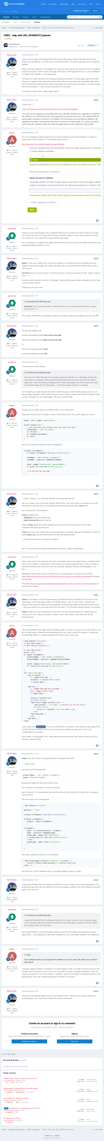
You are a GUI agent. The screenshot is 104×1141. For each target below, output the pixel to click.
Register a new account (29, 1041)
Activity (16, 17)
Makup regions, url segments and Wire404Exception (21, 1088)
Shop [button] (91, 4)
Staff (15, 22)
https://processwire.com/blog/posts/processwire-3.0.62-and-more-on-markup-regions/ (63, 584)
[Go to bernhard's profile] (12, 235)
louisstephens (9, 1080)
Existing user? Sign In (81, 10)
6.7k (9, 246)
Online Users (25, 22)
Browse (6, 17)
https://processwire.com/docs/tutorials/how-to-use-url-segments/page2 (50, 109)
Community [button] (64, 4)
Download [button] (82, 4)
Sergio (89, 1089)
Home (6, 11)
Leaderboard (45, 17)
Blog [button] (73, 4)
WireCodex (15, 44)
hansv (7, 1100)
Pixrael (44, 301)
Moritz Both (9, 1090)
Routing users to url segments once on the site (24, 1108)
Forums (14, 11)
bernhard (12, 228)
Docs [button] (98, 4)
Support (25, 17)
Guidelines (6, 22)
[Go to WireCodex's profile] (6, 45)
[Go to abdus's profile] (12, 139)
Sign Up (95, 10)
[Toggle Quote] (25, 301)
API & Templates (32, 47)
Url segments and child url (12, 1118)
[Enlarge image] (61, 181)
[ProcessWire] (14, 4)
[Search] (100, 17)
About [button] (43, 4)
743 (9, 150)
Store (34, 17)
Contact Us (48, 1135)
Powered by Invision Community (52, 1138)
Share (82, 45)
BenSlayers (90, 1109)
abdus (11, 133)
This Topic (92, 17)
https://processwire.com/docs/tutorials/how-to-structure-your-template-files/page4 (58, 576)
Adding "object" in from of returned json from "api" (20, 1078)
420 (10, 72)
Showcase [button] (53, 4)
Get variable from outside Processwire (16, 1098)
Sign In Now (74, 1041)
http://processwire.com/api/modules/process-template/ (43, 144)
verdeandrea (9, 1120)
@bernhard (41, 727)
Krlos (88, 1119)
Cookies (56, 1135)
